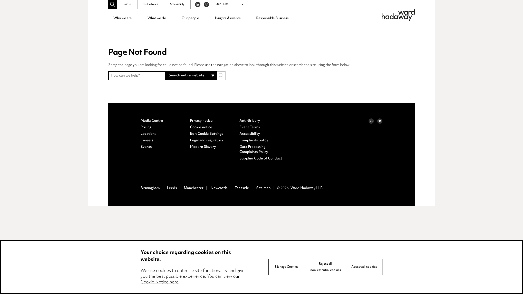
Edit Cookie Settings (206, 133)
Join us (127, 4)
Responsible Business (272, 18)
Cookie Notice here (160, 282)
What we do (157, 18)
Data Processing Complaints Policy (253, 150)
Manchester (193, 188)
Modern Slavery (203, 147)
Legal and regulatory (206, 140)
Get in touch (150, 4)
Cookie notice (201, 127)
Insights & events (227, 18)
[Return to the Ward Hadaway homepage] (398, 15)
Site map (263, 188)
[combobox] (230, 4)
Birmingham (150, 188)
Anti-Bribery (249, 120)
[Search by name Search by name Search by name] (221, 75)
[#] (112, 4)
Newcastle (219, 188)
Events (146, 147)
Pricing (146, 127)
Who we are (122, 18)
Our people (190, 18)
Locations (148, 133)
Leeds (172, 188)
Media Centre (152, 120)
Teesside (242, 188)
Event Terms (249, 127)
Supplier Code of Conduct (260, 158)
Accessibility (177, 4)
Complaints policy (253, 140)
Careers (147, 140)
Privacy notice (201, 120)
